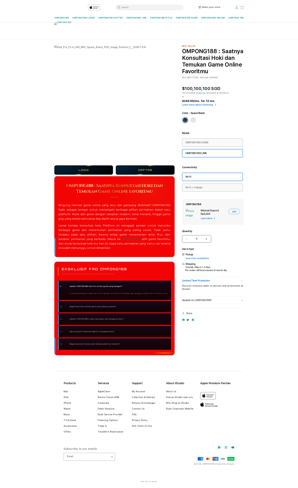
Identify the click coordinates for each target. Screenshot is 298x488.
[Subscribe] (111, 457)
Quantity (187, 231)
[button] (61, 17)
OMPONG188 (61, 17)
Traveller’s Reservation (110, 431)
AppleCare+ (104, 391)
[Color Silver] (193, 120)
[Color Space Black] (185, 120)
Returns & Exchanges (143, 403)
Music (67, 414)
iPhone (67, 403)
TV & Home (70, 420)
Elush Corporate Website (180, 408)
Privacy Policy (140, 420)
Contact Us (138, 408)
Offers (67, 431)
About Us (171, 391)
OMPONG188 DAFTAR (110, 17)
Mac (66, 391)
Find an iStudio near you (179, 397)
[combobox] (149, 7)
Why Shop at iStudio (177, 403)
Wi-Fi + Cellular (194, 187)
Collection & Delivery (143, 397)
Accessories (70, 426)
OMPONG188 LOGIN (83, 17)
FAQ (134, 414)
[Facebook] (184, 320)
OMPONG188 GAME (187, 17)
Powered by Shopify (224, 464)
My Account (138, 391)
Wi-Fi (188, 176)
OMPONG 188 (131, 239)
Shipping (200, 93)
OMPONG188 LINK (136, 17)
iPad (66, 397)
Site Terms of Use (142, 426)
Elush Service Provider (110, 414)
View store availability (197, 258)
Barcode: (204, 77)
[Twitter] (188, 320)
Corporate (103, 403)
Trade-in (102, 426)
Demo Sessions (106, 408)
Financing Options (108, 420)
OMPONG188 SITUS (161, 17)
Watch (67, 408)
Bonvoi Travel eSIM (108, 397)
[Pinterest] (194, 320)
